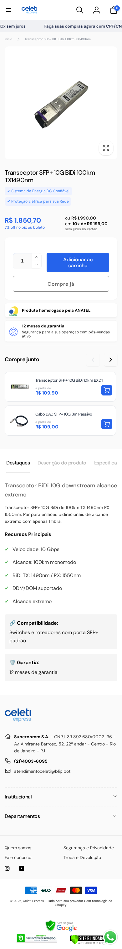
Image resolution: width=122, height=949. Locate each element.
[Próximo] (110, 359)
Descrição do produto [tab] (62, 462)
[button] (8, 10)
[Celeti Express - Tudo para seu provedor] (18, 721)
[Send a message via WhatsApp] (110, 937)
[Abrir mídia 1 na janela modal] (61, 102)
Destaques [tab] (18, 462)
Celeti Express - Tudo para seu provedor (53, 901)
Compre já (61, 284)
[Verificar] (88, 943)
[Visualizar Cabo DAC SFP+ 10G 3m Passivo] (60, 420)
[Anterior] (92, 359)
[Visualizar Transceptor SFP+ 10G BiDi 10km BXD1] (60, 386)
